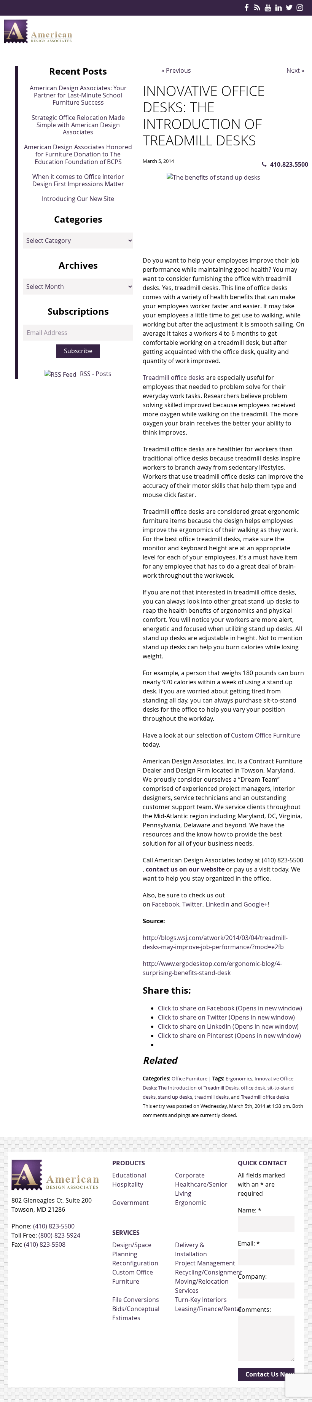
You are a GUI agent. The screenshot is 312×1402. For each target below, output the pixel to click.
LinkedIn (216, 904)
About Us (282, 135)
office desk (253, 1088)
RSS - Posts (95, 374)
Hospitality (127, 1184)
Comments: (254, 1309)
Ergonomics (239, 1078)
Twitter (192, 904)
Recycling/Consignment (208, 1272)
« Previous (176, 70)
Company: (252, 1276)
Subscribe (78, 351)
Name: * (249, 1210)
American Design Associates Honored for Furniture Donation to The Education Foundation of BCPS (78, 154)
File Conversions (135, 1299)
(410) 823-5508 (44, 1244)
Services (280, 69)
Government (130, 1202)
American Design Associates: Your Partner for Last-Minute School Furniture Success (78, 95)
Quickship (283, 118)
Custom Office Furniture (265, 735)
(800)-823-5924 (59, 1235)
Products (283, 53)
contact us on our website (185, 869)
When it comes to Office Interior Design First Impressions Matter (78, 180)
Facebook (165, 904)
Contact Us (285, 151)
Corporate (190, 1175)
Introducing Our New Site (78, 198)
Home (276, 37)
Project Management (205, 1263)
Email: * (249, 1243)
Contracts (284, 85)
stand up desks (175, 1097)
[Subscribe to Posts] (61, 374)
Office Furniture (189, 1078)
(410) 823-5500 (54, 1226)
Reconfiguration (135, 1263)
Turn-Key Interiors (201, 1299)
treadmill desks (211, 1097)
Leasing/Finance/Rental (208, 1309)
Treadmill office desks (174, 377)
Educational (129, 1175)
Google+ (255, 904)
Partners (282, 102)
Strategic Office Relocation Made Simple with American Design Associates (78, 124)
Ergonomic (190, 1202)
